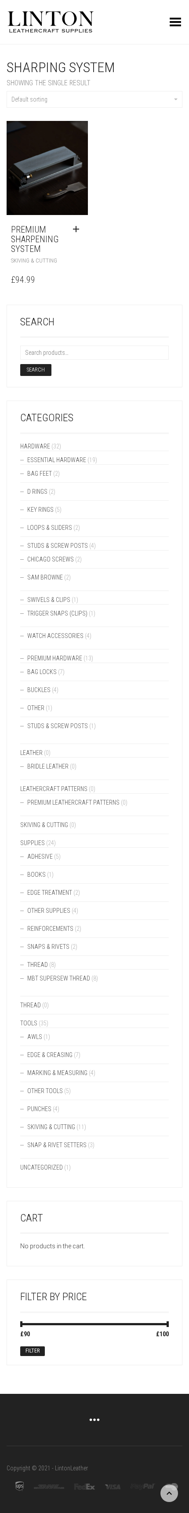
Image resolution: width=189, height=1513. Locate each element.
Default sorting (29, 99)
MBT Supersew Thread (58, 978)
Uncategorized (41, 1167)
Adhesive (40, 856)
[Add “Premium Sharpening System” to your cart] (78, 229)
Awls (34, 1036)
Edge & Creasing (50, 1054)
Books (36, 874)
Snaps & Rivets (48, 946)
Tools (28, 1023)
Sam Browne (45, 577)
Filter (32, 1351)
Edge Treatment (49, 892)
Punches (39, 1108)
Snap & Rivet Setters (57, 1144)
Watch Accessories (55, 635)
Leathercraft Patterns (53, 788)
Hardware (35, 446)
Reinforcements (50, 928)
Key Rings (40, 509)
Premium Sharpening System (34, 239)
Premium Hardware (54, 658)
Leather (31, 752)
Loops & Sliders (49, 527)
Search (36, 370)
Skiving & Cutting (34, 260)
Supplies (32, 842)
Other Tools (45, 1090)
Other (35, 707)
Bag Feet (39, 473)
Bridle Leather (48, 766)
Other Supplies (48, 910)
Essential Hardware (56, 459)
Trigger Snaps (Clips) (57, 613)
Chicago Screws (50, 559)
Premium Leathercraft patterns (73, 802)
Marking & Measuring (57, 1072)
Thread (37, 964)
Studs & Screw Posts (57, 545)
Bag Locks (42, 671)
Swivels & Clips (48, 599)
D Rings (37, 491)
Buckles (39, 689)
